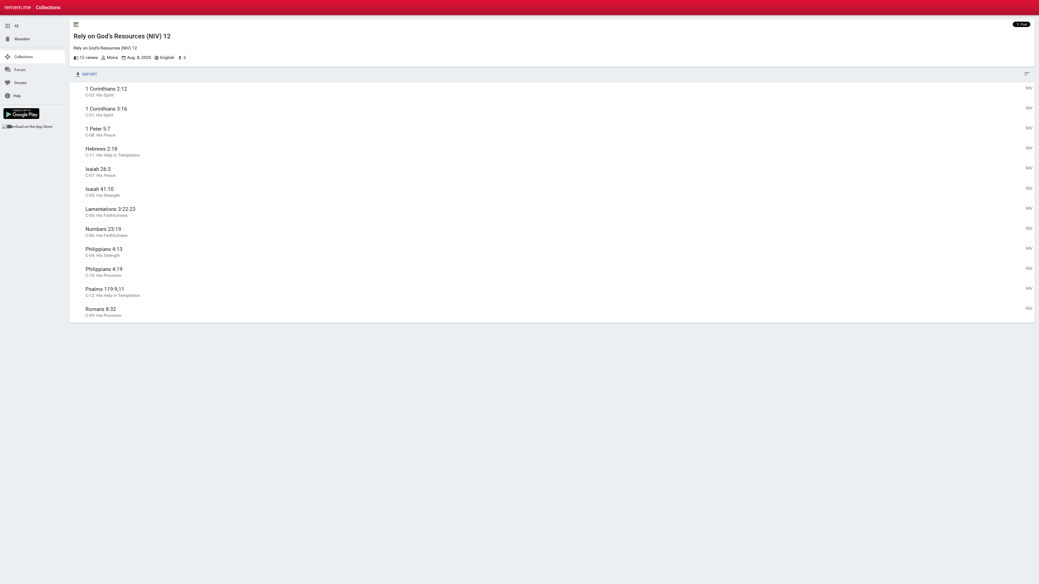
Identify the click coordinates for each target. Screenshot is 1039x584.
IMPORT (89, 74)
